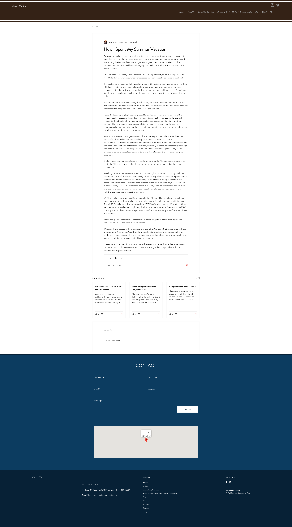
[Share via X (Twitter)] (110, 258)
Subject (151, 389)
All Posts (95, 26)
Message (98, 401)
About (145, 501)
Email (96, 389)
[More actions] (186, 42)
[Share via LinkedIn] (116, 258)
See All (197, 278)
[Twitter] (278, 5)
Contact (146, 508)
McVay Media (19, 6)
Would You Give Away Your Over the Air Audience (108, 288)
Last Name (152, 377)
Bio (144, 497)
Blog (145, 512)
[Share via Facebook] (105, 258)
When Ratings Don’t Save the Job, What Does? (144, 288)
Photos (146, 504)
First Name (99, 377)
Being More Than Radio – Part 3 (182, 286)
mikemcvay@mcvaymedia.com (104, 495)
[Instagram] (272, 5)
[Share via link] (122, 258)
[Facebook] (226, 482)
